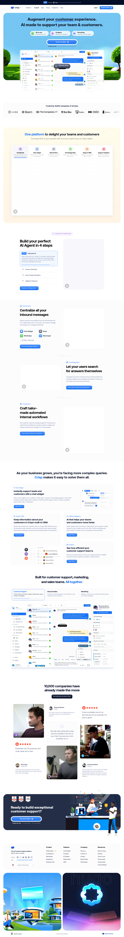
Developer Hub (50, 861)
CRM (64, 861)
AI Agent (36, 7)
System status (18, 933)
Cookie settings (102, 864)
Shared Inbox (67, 859)
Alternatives (49, 856)
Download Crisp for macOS (25, 859)
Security (100, 853)
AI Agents (66, 853)
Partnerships (84, 861)
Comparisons (50, 853)
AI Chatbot (66, 856)
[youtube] (23, 857)
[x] (21, 857)
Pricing (48, 7)
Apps (42, 7)
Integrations (55, 7)
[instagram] (26, 857)
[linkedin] (29, 857)
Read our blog (102, 850)
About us (83, 850)
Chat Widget (67, 850)
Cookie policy (101, 861)
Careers (83, 856)
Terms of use (101, 856)
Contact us (84, 853)
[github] (32, 857)
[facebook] (18, 857)
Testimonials (50, 850)
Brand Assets (84, 859)
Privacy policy (101, 859)
